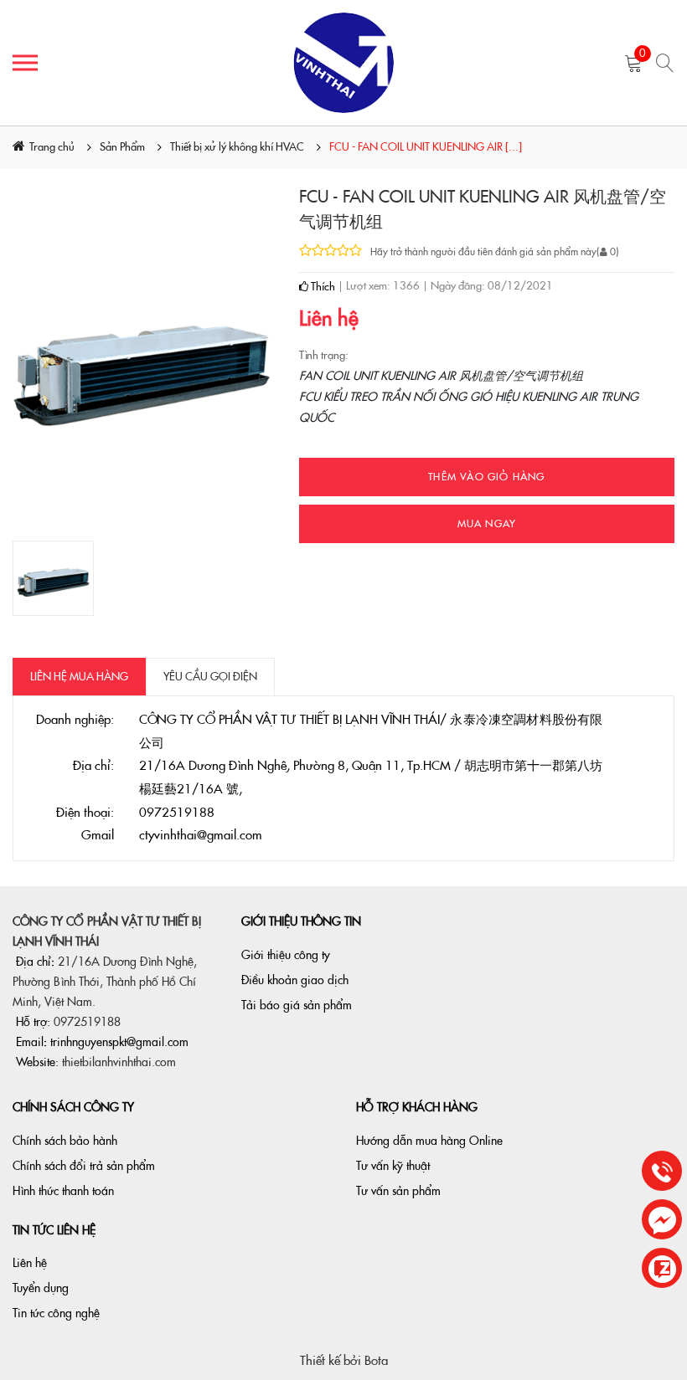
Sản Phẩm (122, 147)
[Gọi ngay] (662, 1172)
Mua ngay (487, 524)
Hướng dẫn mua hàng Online (429, 1140)
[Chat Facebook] (662, 1220)
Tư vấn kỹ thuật (393, 1165)
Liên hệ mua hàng (79, 676)
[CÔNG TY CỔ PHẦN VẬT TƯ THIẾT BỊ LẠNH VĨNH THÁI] (343, 63)
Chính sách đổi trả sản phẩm (84, 1165)
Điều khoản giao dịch (295, 980)
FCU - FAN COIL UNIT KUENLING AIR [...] (425, 147)
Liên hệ (30, 1262)
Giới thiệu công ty (285, 954)
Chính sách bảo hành (65, 1140)
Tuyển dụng (41, 1287)
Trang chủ (52, 147)
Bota (376, 1360)
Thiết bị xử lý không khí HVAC (237, 147)
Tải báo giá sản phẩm (296, 1005)
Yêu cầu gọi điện (210, 676)
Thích (321, 287)
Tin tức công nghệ (56, 1313)
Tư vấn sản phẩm (398, 1190)
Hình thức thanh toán (63, 1190)
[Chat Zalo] (662, 1269)
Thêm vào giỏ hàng (486, 477)
